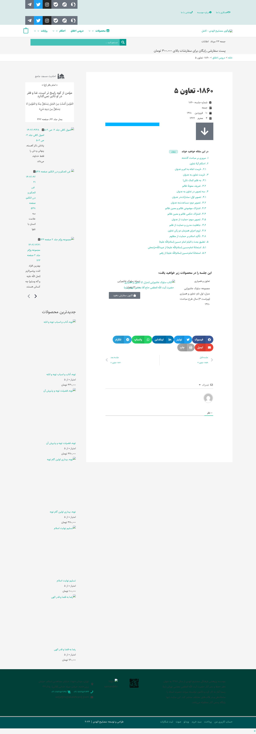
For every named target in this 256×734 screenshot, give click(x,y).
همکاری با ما (221, 12)
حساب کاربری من (223, 722)
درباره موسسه (203, 12)
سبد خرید (196, 722)
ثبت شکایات (166, 722)
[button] (202, 340)
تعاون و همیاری (202, 281)
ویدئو (186, 722)
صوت (178, 722)
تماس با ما (185, 12)
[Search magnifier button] (123, 42)
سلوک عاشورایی (125, 281)
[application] (93, 31)
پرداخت (208, 722)
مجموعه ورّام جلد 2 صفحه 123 (33, 255)
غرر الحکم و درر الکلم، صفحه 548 (31, 197)
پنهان (173, 151)
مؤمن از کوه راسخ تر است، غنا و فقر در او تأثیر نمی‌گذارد (49, 94)
